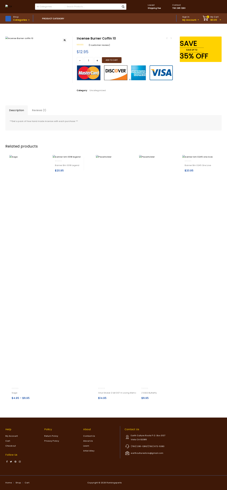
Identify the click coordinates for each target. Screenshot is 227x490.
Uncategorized (98, 90)
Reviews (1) (39, 110)
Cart (7, 440)
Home (8, 482)
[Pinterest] (15, 462)
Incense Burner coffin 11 (167, 38)
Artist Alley (88, 450)
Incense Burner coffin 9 (171, 38)
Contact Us (89, 436)
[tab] (16, 110)
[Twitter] (11, 462)
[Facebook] (7, 462)
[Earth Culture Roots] (8, 6)
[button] (65, 40)
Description (16, 110)
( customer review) (99, 45)
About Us (88, 440)
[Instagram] (20, 462)
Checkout (10, 445)
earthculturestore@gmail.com (147, 453)
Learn (86, 445)
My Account (11, 436)
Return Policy (51, 436)
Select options (14, 399)
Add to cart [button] (58, 172)
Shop (18, 482)
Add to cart (112, 60)
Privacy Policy (51, 440)
